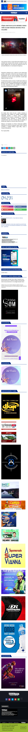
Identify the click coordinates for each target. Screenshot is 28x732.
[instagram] (7, 206)
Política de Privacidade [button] (7, 730)
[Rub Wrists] (21, 699)
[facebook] (20, 206)
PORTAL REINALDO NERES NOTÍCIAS (8, 32)
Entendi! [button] (23, 727)
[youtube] (7, 209)
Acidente (8, 22)
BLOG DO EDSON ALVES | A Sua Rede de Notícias (12, 218)
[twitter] (12, 699)
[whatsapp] (20, 209)
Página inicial (3, 22)
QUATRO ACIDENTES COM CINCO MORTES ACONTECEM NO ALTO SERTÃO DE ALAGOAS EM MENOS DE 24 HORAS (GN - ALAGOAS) (13, 225)
